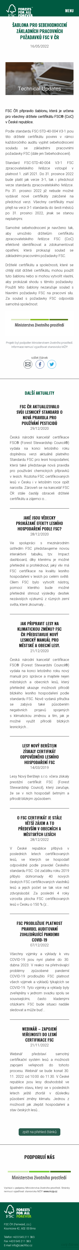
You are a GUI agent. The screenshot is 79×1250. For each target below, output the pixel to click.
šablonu (41, 111)
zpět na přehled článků (39, 1132)
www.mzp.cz (50, 1191)
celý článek (69, 1245)
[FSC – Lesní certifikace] (18, 10)
